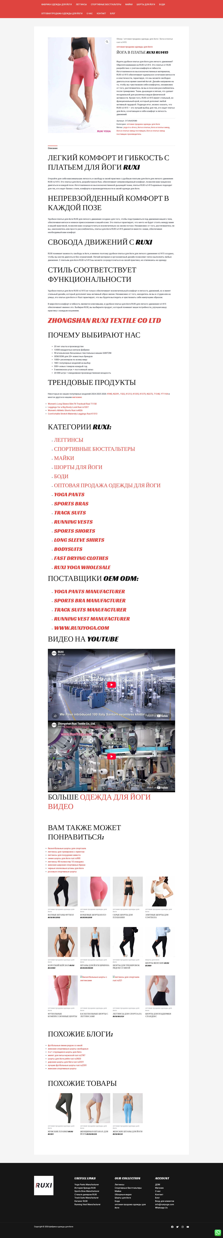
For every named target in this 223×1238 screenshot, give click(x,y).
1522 (122, 394)
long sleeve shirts (79, 539)
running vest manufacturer (92, 618)
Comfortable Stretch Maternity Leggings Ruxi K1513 (72, 414)
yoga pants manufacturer (89, 591)
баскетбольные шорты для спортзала (67, 848)
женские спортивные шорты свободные (68, 1049)
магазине (77, 397)
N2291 (116, 394)
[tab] (52, 148)
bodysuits (68, 549)
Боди (162, 4)
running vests (73, 521)
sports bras (71, 503)
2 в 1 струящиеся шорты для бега (64, 1052)
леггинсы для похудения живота (64, 855)
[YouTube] (188, 1227)
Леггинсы (81, 4)
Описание (52, 148)
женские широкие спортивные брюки (66, 865)
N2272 (150, 394)
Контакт (101, 13)
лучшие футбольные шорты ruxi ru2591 (67, 1065)
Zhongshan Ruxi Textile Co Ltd (104, 320)
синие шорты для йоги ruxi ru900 (64, 858)
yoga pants (69, 494)
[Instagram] (182, 1227)
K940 (109, 394)
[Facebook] (172, 1227)
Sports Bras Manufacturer (86, 1191)
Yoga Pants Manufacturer (86, 1184)
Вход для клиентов (164, 1201)
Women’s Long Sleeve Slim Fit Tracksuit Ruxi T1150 (72, 404)
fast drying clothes (81, 558)
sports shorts (74, 530)
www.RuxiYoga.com (81, 627)
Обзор (119, 39)
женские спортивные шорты (62, 1068)
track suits (70, 512)
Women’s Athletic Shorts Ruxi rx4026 (65, 410)
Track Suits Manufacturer (86, 1198)
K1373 (143, 394)
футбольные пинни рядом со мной (65, 1045)
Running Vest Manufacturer (87, 1204)
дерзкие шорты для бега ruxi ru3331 (66, 1062)
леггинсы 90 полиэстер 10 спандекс (66, 861)
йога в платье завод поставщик (131, 131)
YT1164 (164, 394)
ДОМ (157, 1184)
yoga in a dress (130, 127)
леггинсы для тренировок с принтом (66, 852)
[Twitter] (177, 1227)
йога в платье (144, 127)
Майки (129, 4)
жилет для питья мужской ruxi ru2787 (66, 1055)
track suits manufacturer (90, 609)
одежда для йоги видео (99, 801)
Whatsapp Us (161, 1207)
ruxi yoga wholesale (82, 567)
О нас (90, 13)
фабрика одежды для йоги (56, 4)
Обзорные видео (123, 1194)
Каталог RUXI (80, 1201)
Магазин (159, 1188)
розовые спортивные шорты (62, 871)
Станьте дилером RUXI (85, 1194)
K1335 (136, 394)
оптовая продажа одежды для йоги (61, 13)
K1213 (129, 394)
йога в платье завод (160, 127)
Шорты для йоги (146, 4)
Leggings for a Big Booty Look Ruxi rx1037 (68, 407)
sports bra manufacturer (90, 600)
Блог (112, 13)
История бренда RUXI (85, 1188)
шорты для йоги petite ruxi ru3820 (64, 1059)
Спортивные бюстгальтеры (106, 4)
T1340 (157, 394)
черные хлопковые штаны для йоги (66, 868)
